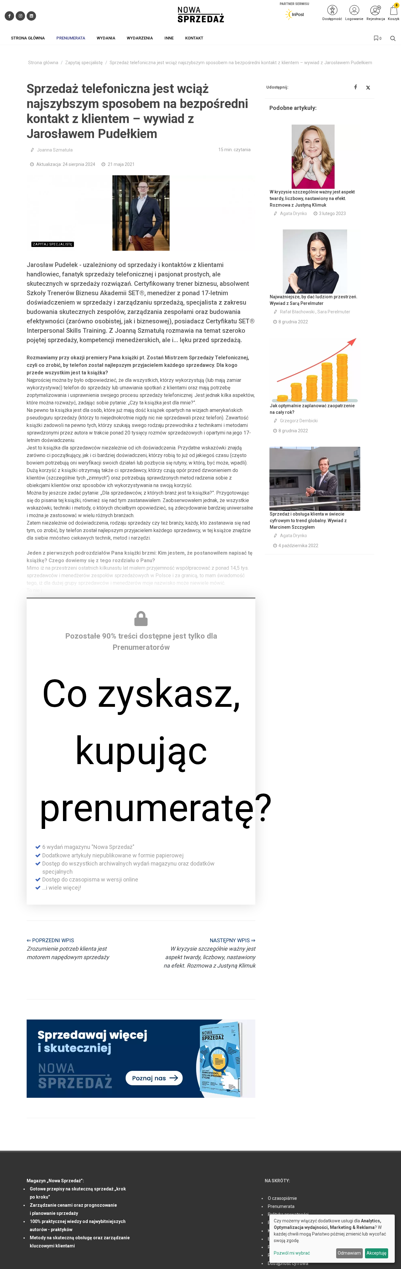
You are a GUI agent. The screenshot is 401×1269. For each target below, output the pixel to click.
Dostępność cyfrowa (288, 1263)
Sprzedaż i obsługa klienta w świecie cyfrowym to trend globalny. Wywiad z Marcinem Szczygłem (308, 520)
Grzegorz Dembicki (299, 420)
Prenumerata (281, 1206)
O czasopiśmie (282, 1198)
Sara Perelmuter (333, 311)
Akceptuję (376, 1253)
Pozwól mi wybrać (292, 1253)
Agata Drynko (293, 213)
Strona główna (43, 62)
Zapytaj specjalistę (84, 62)
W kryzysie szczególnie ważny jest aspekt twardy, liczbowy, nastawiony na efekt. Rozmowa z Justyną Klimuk (312, 198)
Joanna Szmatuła (55, 149)
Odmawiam (349, 1253)
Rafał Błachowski (297, 311)
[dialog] (332, 1239)
